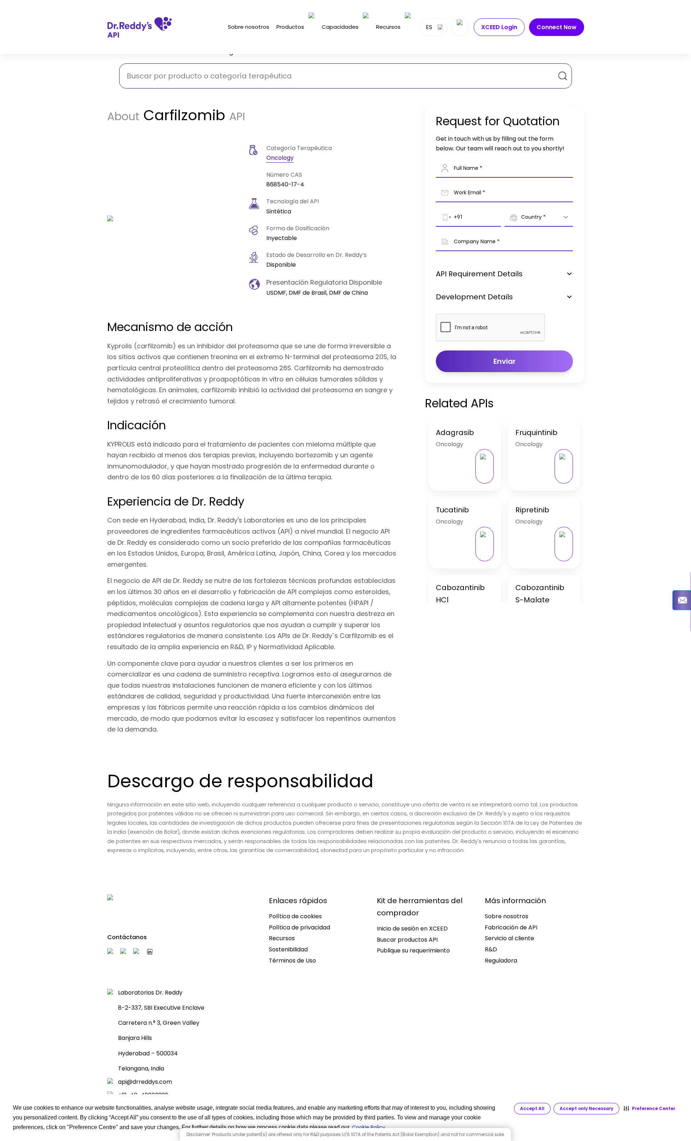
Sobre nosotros (248, 27)
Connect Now (557, 27)
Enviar (504, 361)
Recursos (388, 27)
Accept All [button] (532, 1108)
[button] (649, 1108)
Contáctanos (127, 937)
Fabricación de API (511, 927)
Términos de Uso (292, 960)
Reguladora (501, 960)
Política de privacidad (299, 927)
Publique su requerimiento (413, 950)
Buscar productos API (407, 940)
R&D (491, 949)
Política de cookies (295, 916)
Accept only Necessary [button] (586, 1108)
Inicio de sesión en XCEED (412, 928)
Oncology (280, 158)
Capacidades (340, 27)
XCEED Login (499, 27)
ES (429, 27)
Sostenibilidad (288, 949)
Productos (290, 27)
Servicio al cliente (509, 938)
